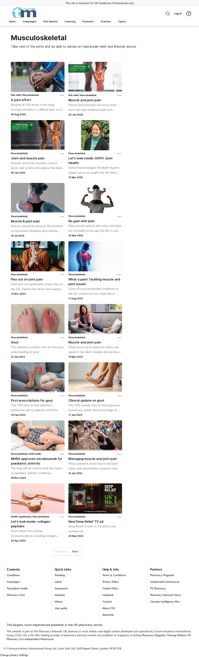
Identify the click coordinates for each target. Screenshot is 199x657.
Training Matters (176, 635)
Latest (58, 581)
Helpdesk (107, 595)
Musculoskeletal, (30, 94)
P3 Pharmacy (158, 588)
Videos (59, 601)
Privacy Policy (110, 581)
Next (75, 551)
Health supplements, (21, 516)
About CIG (108, 608)
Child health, (35, 453)
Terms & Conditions (114, 575)
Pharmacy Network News (165, 595)
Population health (17, 588)
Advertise (108, 614)
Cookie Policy (110, 588)
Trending (60, 575)
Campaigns (13, 581)
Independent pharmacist (164, 581)
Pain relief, (16, 94)
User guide (61, 608)
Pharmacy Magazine (162, 575)
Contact (107, 601)
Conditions (13, 575)
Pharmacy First (16, 595)
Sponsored (61, 588)
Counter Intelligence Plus (165, 601)
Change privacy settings (14, 655)
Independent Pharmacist (39, 639)
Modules (60, 595)
